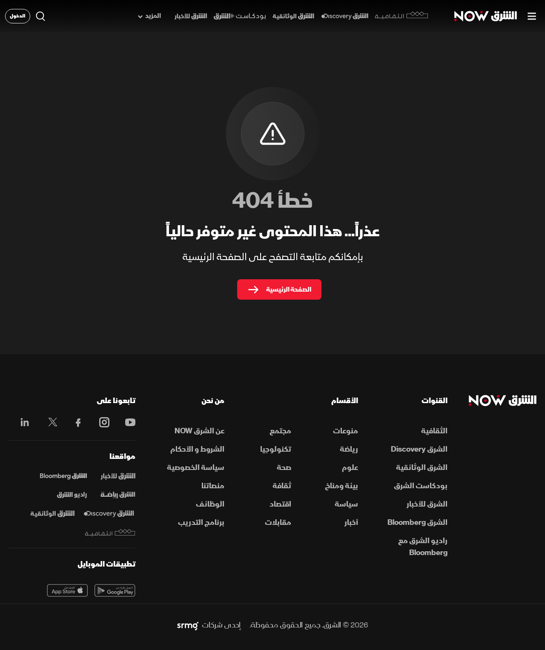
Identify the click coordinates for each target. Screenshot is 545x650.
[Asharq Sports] (117, 495)
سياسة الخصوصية (195, 467)
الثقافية (434, 431)
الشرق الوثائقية (421, 467)
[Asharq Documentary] (52, 513)
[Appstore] (67, 590)
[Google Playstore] (115, 590)
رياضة (349, 449)
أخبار (351, 522)
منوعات (345, 431)
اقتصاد (280, 504)
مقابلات (278, 522)
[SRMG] (187, 625)
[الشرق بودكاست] (240, 16)
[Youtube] (125, 422)
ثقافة (281, 486)
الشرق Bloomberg (417, 522)
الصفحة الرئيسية (288, 289)
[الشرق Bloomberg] (63, 476)
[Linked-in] (22, 423)
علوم (350, 467)
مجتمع (280, 431)
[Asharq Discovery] (108, 513)
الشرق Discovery (419, 449)
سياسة (346, 504)
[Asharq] (117, 476)
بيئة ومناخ (341, 486)
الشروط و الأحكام (197, 449)
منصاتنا (212, 486)
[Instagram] (99, 422)
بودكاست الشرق (420, 486)
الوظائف (210, 504)
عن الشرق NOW (199, 431)
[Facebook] (74, 422)
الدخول (18, 16)
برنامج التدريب (201, 522)
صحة (284, 467)
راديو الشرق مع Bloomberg (422, 547)
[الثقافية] (401, 16)
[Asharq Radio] (72, 495)
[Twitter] (48, 422)
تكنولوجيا (275, 449)
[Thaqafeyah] (110, 532)
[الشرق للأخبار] (191, 16)
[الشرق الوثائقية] (293, 16)
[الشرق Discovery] (344, 16)
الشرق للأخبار (427, 504)
